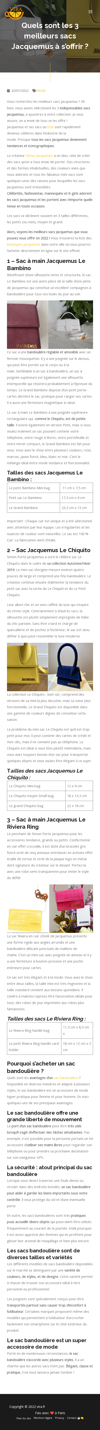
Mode (41, 90)
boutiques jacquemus (23, 244)
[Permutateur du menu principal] (90, 12)
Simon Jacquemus (39, 155)
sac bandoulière (66, 1077)
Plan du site (24, 1418)
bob (50, 126)
